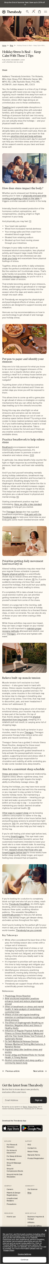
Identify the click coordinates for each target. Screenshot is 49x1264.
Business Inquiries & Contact (35, 1218)
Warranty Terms (33, 1155)
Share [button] (4, 70)
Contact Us (31, 1148)
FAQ (29, 1145)
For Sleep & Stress (14, 1156)
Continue (24, 1260)
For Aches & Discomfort (11, 1151)
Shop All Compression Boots (15, 1170)
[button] (27, 11)
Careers (10, 1189)
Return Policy (32, 1151)
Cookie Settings (24, 1254)
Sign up (38, 1100)
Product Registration (35, 1158)
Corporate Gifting (34, 1226)
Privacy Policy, (32, 1107)
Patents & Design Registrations (13, 1194)
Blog (11, 45)
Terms (25, 1107)
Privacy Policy (8, 1250)
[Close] (46, 1230)
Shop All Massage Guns (14, 1164)
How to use (11, 1217)
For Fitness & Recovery (12, 1146)
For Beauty (11, 1159)
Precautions (11, 1204)
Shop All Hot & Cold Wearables (14, 1175)
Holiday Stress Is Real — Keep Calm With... (31, 45)
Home (4, 45)
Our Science (32, 1189)
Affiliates (30, 1222)
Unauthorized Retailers (12, 1199)
